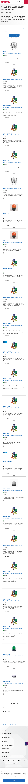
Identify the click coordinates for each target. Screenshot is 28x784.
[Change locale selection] (20, 2)
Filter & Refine (14, 35)
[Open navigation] (26, 2)
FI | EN (14, 763)
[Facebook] (8, 760)
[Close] (26, 770)
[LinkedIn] (4, 760)
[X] (13, 760)
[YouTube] (18, 760)
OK (14, 780)
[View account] (22, 2)
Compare (7, 62)
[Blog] (23, 760)
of (14, 703)
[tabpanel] (14, 370)
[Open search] (17, 2)
